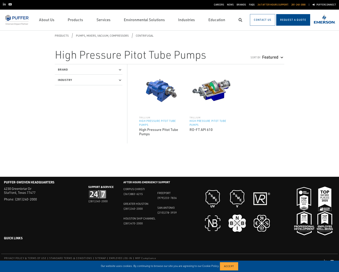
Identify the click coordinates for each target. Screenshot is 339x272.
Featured (270, 57)
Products (62, 35)
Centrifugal (144, 35)
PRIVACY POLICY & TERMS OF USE (25, 258)
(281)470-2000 (133, 223)
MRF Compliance (145, 258)
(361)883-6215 (133, 194)
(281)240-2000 (26, 199)
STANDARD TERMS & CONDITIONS (70, 258)
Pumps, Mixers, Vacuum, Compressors (102, 35)
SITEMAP (100, 258)
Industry (65, 80)
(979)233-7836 (167, 197)
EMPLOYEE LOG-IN (120, 258)
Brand (63, 69)
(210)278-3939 (167, 212)
